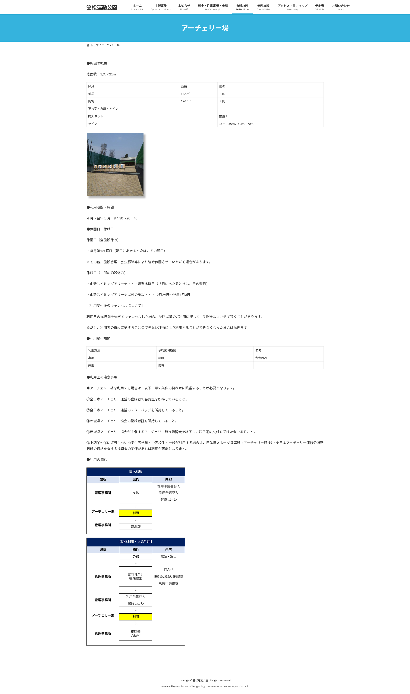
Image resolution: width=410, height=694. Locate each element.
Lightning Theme (204, 686)
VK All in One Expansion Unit (232, 686)
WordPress (182, 686)
